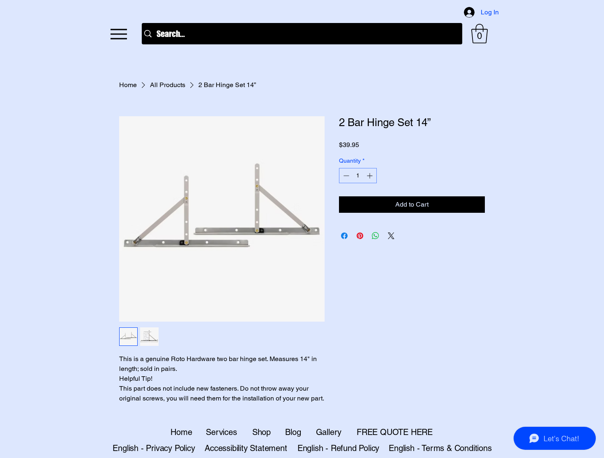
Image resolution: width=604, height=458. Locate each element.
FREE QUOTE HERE (395, 432)
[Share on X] (391, 236)
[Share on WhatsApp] (375, 236)
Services (221, 432)
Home (181, 432)
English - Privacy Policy (154, 448)
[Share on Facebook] (344, 236)
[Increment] (370, 175)
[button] (479, 34)
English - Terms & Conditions (440, 448)
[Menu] (118, 33)
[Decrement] (345, 175)
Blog (293, 432)
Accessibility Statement (246, 448)
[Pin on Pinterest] (360, 236)
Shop (261, 432)
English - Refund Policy (338, 448)
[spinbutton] (357, 175)
